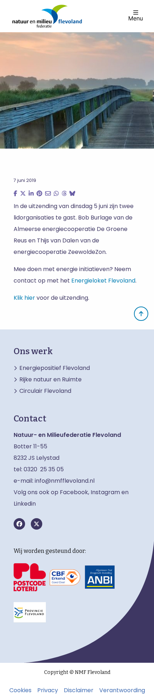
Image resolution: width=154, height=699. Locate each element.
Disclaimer (78, 690)
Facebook (74, 492)
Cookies (20, 690)
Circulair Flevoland (45, 391)
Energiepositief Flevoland (54, 368)
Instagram (105, 492)
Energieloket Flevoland (103, 280)
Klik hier (24, 298)
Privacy (47, 690)
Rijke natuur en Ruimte (50, 379)
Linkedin (25, 504)
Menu (135, 18)
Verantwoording (122, 690)
